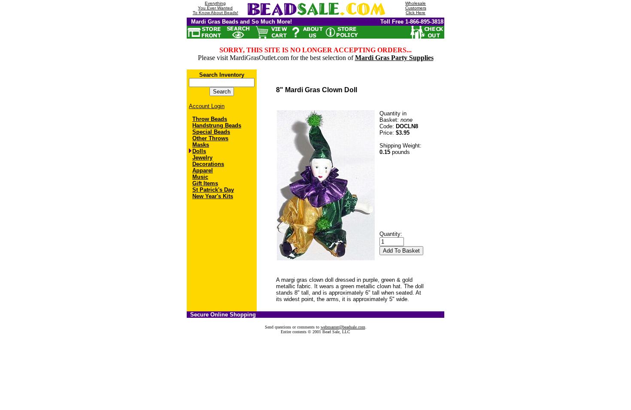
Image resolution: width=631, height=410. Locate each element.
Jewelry (202, 157)
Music (200, 177)
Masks (200, 145)
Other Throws (210, 138)
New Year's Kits (212, 196)
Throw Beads (209, 119)
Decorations (208, 164)
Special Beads (211, 132)
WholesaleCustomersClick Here (415, 8)
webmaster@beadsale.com (343, 327)
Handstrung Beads (216, 125)
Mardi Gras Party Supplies (394, 57)
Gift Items (205, 183)
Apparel (202, 170)
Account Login (206, 106)
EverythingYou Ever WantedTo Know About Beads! (215, 8)
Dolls (199, 151)
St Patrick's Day (213, 190)
